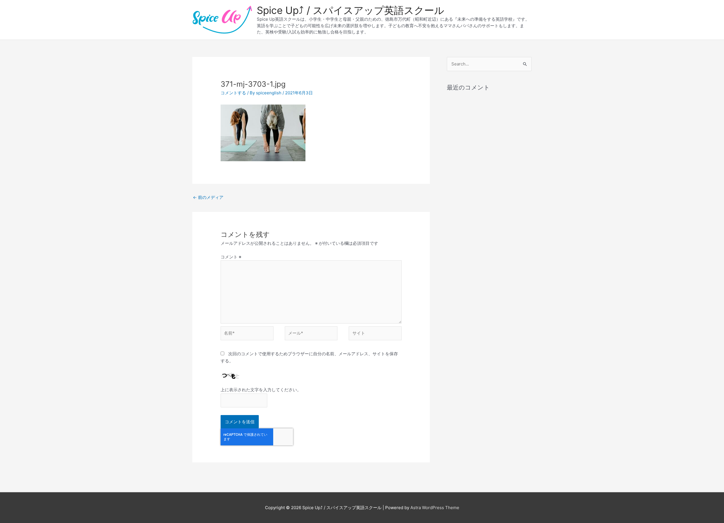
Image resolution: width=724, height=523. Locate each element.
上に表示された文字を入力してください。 (261, 389)
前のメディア (208, 197)
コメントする (233, 92)
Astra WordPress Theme (434, 507)
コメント (231, 257)
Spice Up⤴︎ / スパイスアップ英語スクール (350, 10)
